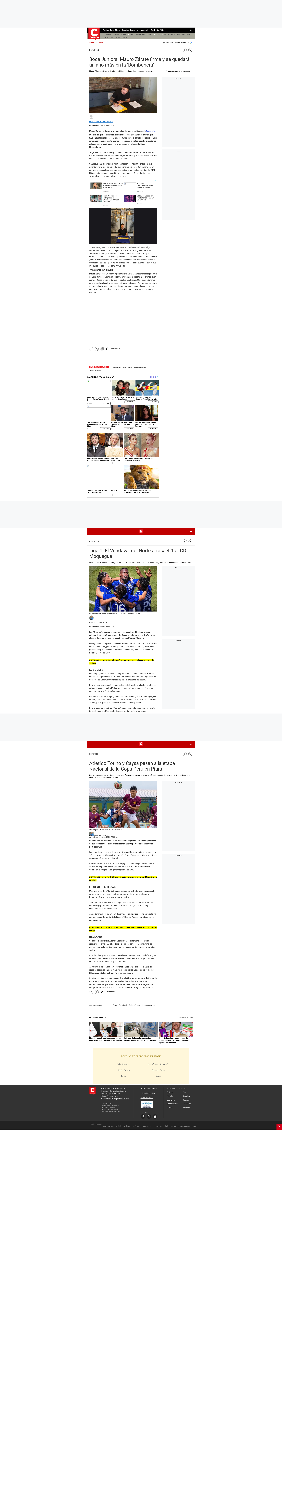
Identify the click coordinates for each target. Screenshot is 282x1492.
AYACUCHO (116, 34)
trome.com (158, 1126)
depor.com (147, 1126)
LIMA (188, 34)
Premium (186, 1108)
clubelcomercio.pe (123, 1126)
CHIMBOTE (124, 34)
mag (194, 1126)
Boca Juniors (117, 367)
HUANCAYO (150, 34)
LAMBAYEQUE (181, 34)
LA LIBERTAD (171, 34)
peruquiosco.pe (184, 1126)
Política (106, 30)
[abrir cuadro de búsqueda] (191, 30)
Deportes (125, 30)
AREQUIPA (108, 34)
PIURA (107, 37)
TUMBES (124, 37)
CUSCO (132, 34)
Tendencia (155, 30)
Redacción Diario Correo (101, 122)
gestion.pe (137, 1126)
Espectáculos (144, 30)
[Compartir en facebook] (185, 50)
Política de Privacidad (148, 1093)
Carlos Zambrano (95, 370)
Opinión (186, 1100)
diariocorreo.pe (170, 1126)
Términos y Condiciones (149, 1088)
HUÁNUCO (158, 34)
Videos (162, 30)
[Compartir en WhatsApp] (102, 349)
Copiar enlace (114, 348)
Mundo (117, 30)
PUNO (112, 37)
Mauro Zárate (127, 367)
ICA (165, 34)
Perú (112, 30)
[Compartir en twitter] (190, 50)
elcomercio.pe (108, 1126)
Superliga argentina (140, 367)
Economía (134, 30)
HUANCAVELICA (140, 34)
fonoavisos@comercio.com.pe (118, 1099)
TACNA (118, 37)
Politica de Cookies (147, 1098)
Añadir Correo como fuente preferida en (177, 42)
